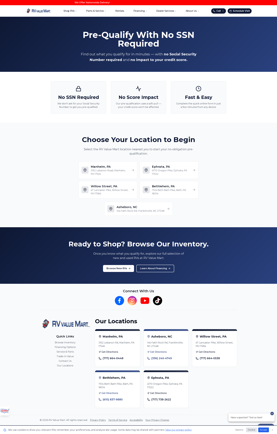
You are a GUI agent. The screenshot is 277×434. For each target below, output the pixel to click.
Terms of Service (117, 420)
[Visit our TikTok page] (157, 300)
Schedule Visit (241, 11)
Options (239, 430)
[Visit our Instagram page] (132, 300)
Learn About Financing (153, 268)
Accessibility (136, 420)
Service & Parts (65, 351)
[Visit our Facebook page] (119, 300)
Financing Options (65, 347)
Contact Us (65, 361)
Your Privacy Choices (157, 420)
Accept (263, 430)
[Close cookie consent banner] (272, 430)
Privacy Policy (98, 420)
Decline (251, 430)
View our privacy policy (178, 430)
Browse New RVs (116, 268)
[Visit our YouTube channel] (144, 300)
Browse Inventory (65, 342)
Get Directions (109, 352)
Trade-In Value (65, 356)
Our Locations (65, 365)
